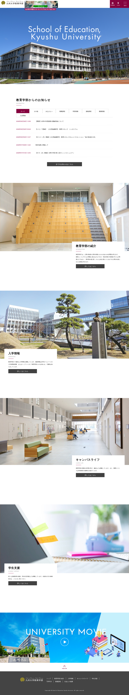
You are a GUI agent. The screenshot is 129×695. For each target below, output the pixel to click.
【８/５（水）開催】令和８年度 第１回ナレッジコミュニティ (55, 153)
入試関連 (23, 116)
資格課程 (88, 111)
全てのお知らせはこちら (64, 164)
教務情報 (102, 111)
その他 (36, 111)
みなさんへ (49, 111)
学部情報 (75, 111)
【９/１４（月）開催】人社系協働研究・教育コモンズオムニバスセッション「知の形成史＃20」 (66, 137)
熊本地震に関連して (42, 145)
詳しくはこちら (90, 266)
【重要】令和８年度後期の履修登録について (50, 121)
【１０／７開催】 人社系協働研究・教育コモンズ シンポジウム (57, 129)
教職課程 (62, 111)
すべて (23, 111)
